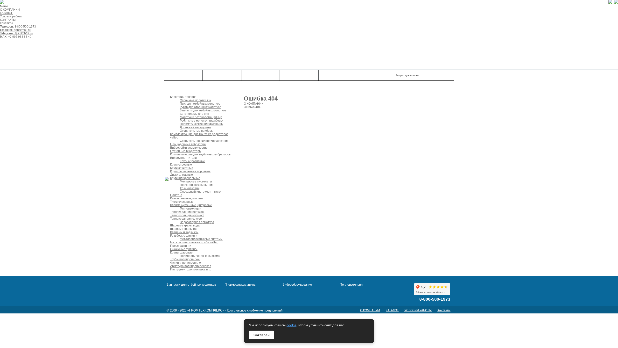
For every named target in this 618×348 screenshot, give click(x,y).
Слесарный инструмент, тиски (200, 191)
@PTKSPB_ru (16, 33)
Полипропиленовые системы (200, 256)
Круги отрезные (181, 164)
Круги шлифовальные (185, 178)
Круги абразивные (192, 161)
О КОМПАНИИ (10, 9)
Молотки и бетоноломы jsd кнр (201, 117)
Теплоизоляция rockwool (187, 215)
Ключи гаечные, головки (186, 198)
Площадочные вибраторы (188, 144)
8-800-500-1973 (18, 26)
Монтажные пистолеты (196, 181)
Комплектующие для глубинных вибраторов (200, 154)
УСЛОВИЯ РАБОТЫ (418, 310)
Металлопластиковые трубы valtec (194, 242)
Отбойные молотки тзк (195, 100)
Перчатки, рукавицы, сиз (196, 185)
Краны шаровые (181, 252)
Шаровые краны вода (185, 225)
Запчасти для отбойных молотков (203, 110)
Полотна (176, 195)
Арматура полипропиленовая (190, 266)
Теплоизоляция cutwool (186, 218)
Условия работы (11, 16)
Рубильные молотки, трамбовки (201, 120)
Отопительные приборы (196, 130)
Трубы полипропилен (185, 259)
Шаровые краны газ (183, 229)
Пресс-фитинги (180, 245)
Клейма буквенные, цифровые (191, 205)
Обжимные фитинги (183, 249)
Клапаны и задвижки (184, 232)
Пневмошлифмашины (240, 284)
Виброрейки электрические (189, 147)
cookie (291, 325)
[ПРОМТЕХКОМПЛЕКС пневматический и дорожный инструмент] (233, 54)
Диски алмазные (181, 174)
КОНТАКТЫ (8, 20)
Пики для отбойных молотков (200, 103)
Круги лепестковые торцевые (190, 171)
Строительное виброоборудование (204, 141)
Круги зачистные (181, 168)
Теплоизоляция (190, 208)
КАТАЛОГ (6, 13)
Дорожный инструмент (195, 127)
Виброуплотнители (183, 158)
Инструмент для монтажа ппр (190, 269)
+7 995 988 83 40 (15, 36)
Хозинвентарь (189, 188)
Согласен (261, 335)
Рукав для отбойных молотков (200, 107)
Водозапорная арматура (197, 222)
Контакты (299, 75)
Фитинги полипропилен (186, 262)
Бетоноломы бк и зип (194, 114)
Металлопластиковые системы (201, 239)
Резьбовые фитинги (183, 235)
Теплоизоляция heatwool (187, 212)
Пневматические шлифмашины (201, 124)
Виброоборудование (297, 284)
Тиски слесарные (182, 201)
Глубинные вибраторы (185, 151)
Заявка (337, 75)
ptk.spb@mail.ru (15, 30)
